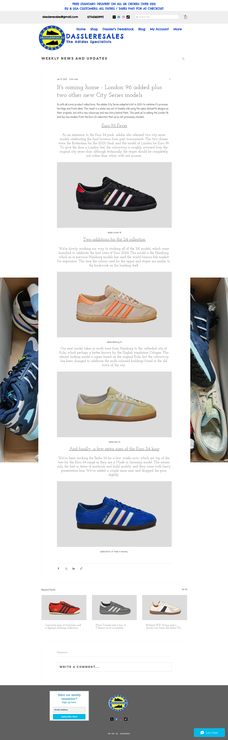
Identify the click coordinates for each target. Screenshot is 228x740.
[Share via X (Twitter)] (66, 568)
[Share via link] (81, 568)
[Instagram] (123, 17)
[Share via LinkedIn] (73, 568)
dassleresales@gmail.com (60, 17)
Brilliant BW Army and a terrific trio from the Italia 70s (163, 626)
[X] (114, 17)
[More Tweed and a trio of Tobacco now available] (114, 607)
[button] (185, 17)
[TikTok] (128, 17)
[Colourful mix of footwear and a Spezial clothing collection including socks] (64, 607)
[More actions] (170, 79)
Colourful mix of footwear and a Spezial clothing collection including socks (63, 626)
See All (184, 589)
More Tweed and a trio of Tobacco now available (111, 626)
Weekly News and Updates (74, 58)
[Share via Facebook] (58, 568)
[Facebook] (118, 17)
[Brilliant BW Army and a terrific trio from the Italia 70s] (164, 607)
